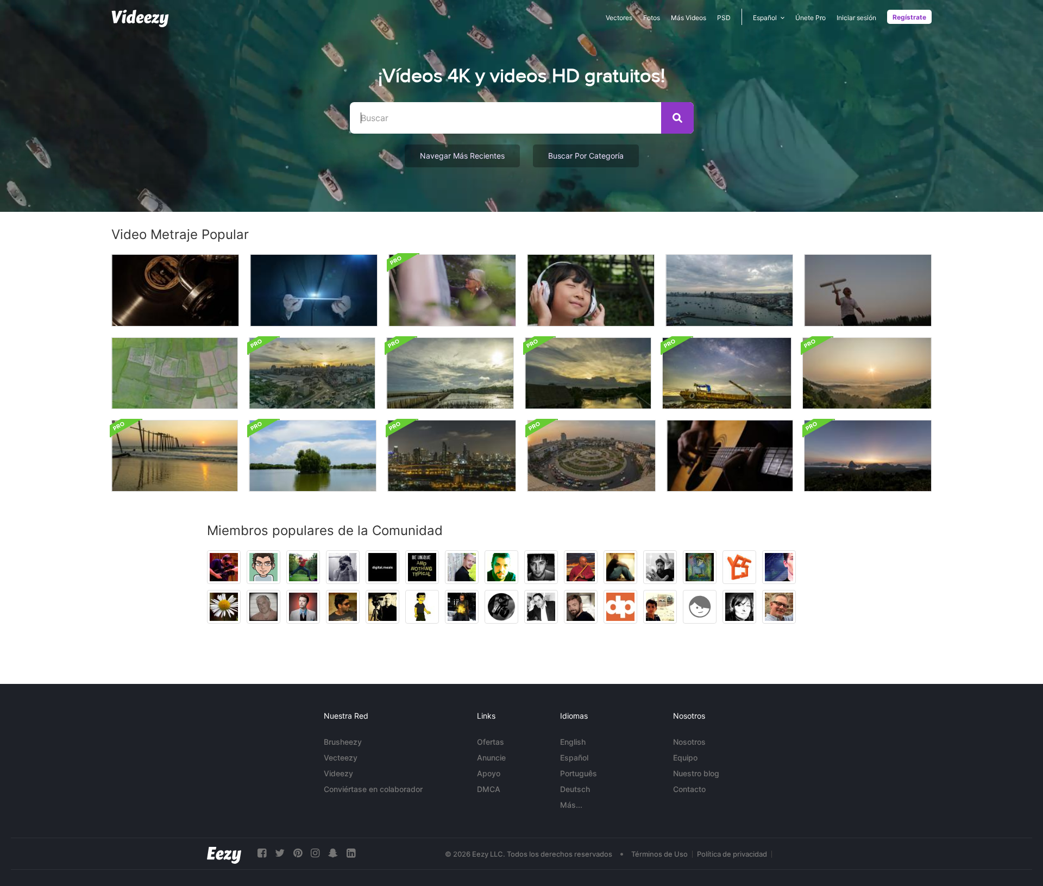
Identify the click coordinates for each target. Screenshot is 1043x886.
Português (578, 773)
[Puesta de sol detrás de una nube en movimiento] (588, 373)
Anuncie (491, 757)
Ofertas (490, 741)
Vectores (619, 18)
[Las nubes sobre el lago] (312, 456)
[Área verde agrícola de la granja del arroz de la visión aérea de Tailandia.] (174, 373)
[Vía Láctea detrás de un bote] (726, 373)
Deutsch (575, 789)
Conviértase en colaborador (373, 789)
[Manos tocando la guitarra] (730, 456)
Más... (571, 804)
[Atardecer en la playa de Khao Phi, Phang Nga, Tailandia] (174, 456)
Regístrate (909, 17)
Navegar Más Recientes (462, 155)
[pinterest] (297, 853)
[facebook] (261, 853)
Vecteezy (340, 757)
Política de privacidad (732, 854)
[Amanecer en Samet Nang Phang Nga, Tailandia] (868, 456)
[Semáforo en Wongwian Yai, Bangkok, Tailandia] (591, 456)
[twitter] (280, 853)
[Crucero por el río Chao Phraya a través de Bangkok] (451, 456)
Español (574, 757)
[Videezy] (140, 18)
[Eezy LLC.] (224, 854)
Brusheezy (343, 741)
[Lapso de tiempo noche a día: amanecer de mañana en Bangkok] (312, 373)
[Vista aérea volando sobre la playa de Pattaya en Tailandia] (729, 290)
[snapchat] (333, 853)
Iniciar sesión (856, 18)
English (573, 741)
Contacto (689, 789)
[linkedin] (351, 853)
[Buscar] (677, 118)
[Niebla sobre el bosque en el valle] (867, 373)
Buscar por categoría (586, 155)
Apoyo (488, 773)
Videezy (338, 773)
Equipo (685, 757)
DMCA (488, 789)
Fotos (651, 18)
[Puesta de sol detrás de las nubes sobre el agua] (450, 373)
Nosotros (689, 741)
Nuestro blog (696, 773)
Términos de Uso (659, 854)
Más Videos (688, 18)
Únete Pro (810, 18)
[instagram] (315, 853)
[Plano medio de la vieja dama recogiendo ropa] (452, 290)
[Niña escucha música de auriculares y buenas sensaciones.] (591, 290)
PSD (724, 18)
